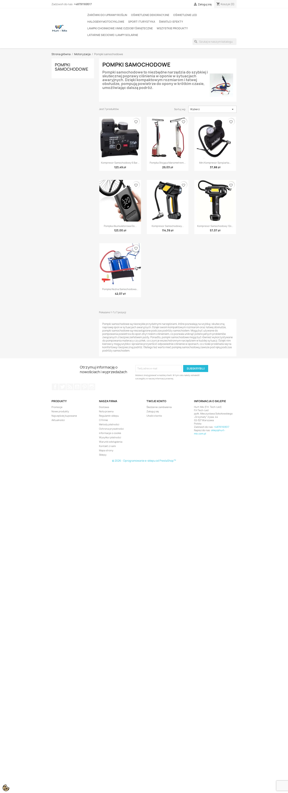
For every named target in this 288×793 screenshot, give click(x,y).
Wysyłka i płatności (110, 437)
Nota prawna (106, 411)
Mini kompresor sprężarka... (215, 162)
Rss (69, 387)
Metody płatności (109, 424)
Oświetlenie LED (185, 15)
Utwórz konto (154, 415)
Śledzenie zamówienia (159, 407)
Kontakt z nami (107, 446)
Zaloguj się (152, 411)
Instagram (91, 387)
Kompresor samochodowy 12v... (215, 226)
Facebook (55, 387)
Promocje (57, 407)
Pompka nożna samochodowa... (120, 289)
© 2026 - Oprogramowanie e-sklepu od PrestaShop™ (144, 460)
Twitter (62, 387)
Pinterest (84, 387)
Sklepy (102, 454)
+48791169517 (83, 4)
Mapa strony (106, 450)
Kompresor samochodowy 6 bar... (120, 162)
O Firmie (103, 420)
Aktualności (58, 420)
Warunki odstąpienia (110, 441)
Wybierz (212, 109)
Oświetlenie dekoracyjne (150, 15)
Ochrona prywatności (111, 428)
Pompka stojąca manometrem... (168, 162)
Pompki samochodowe (71, 67)
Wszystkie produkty (172, 28)
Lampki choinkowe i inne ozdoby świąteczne (120, 28)
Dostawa (104, 407)
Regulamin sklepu (109, 415)
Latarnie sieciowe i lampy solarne (112, 35)
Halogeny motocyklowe (105, 21)
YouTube (77, 387)
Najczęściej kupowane (64, 415)
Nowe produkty (60, 411)
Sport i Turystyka (141, 21)
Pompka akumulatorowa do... (120, 226)
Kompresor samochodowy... (168, 226)
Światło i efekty (171, 21)
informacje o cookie (110, 433)
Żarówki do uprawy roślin (107, 15)
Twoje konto (156, 401)
